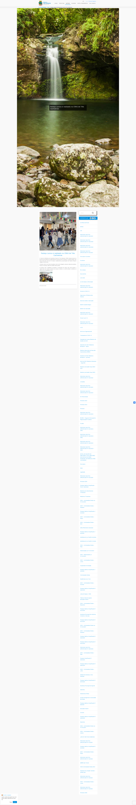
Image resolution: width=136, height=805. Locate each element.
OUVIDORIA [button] (73, 3)
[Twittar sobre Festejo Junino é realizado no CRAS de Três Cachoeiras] (95, 218)
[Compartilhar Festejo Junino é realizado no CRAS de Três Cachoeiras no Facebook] (91, 218)
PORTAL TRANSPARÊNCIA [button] (82, 3)
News (48, 7)
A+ (87, 1)
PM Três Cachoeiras (42, 7)
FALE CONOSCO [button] (92, 3)
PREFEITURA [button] (61, 3)
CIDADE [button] (56, 3)
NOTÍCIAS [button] (68, 3)
